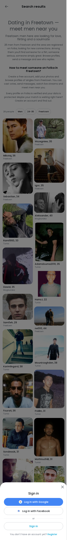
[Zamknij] (62, 487)
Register (52, 534)
